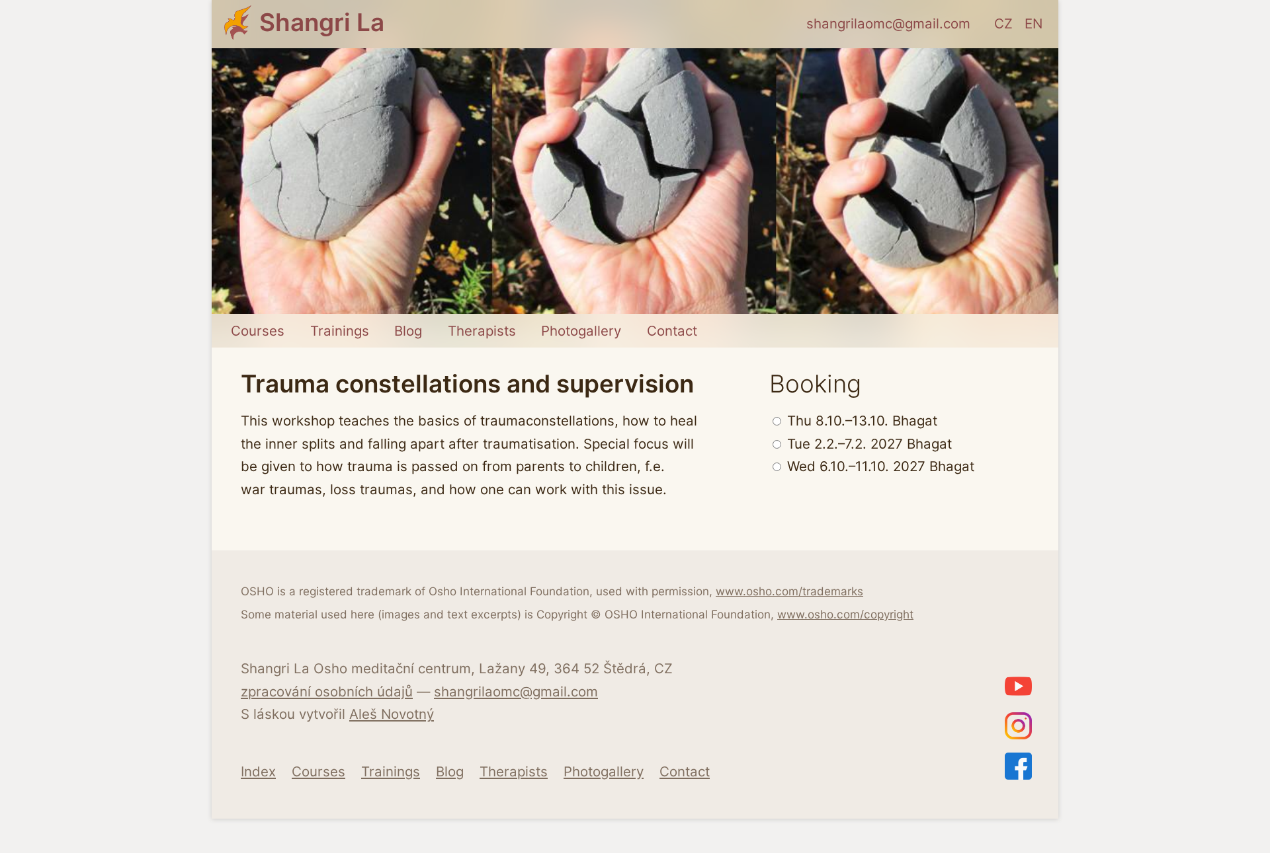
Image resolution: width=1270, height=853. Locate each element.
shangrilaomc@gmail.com (888, 23)
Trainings (339, 330)
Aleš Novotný (391, 714)
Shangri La (321, 22)
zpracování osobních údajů (327, 691)
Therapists (482, 330)
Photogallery (581, 330)
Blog (408, 330)
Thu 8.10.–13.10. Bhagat (860, 420)
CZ (1003, 23)
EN (1033, 23)
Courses (257, 330)
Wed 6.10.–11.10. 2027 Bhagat (878, 466)
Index (258, 771)
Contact (672, 330)
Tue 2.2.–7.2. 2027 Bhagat (867, 443)
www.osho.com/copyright (845, 614)
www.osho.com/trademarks (789, 591)
